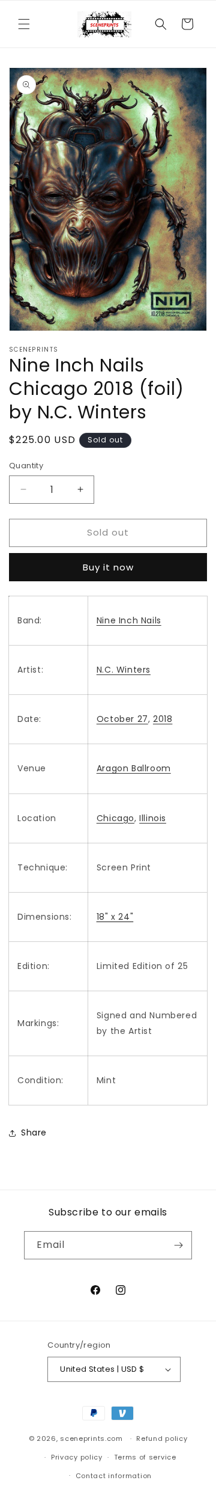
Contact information (114, 1476)
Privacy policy (77, 1457)
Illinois (152, 818)
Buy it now (108, 567)
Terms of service (145, 1457)
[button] (24, 24)
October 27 (122, 719)
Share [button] (34, 1133)
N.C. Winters (124, 670)
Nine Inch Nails (129, 620)
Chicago (115, 818)
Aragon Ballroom (134, 768)
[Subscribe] (178, 1245)
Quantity (26, 465)
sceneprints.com (91, 1438)
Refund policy (161, 1438)
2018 (162, 719)
